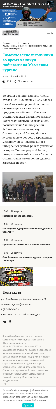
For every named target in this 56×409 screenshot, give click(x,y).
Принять (28, 405)
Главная (6, 43)
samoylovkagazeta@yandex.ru (16, 304)
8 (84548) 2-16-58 (10, 309)
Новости (25, 43)
